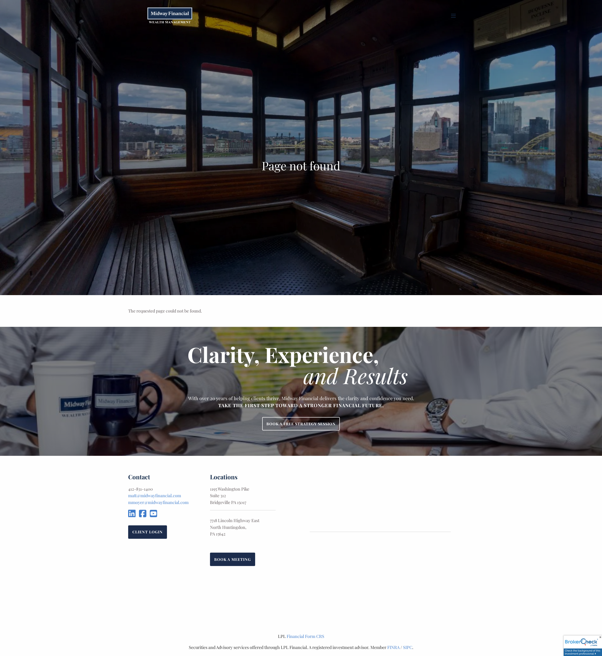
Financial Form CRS (305, 636)
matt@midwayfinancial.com (154, 495)
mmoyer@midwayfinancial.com (158, 502)
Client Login (147, 531)
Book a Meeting (232, 559)
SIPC (407, 647)
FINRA (393, 647)
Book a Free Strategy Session (301, 423)
